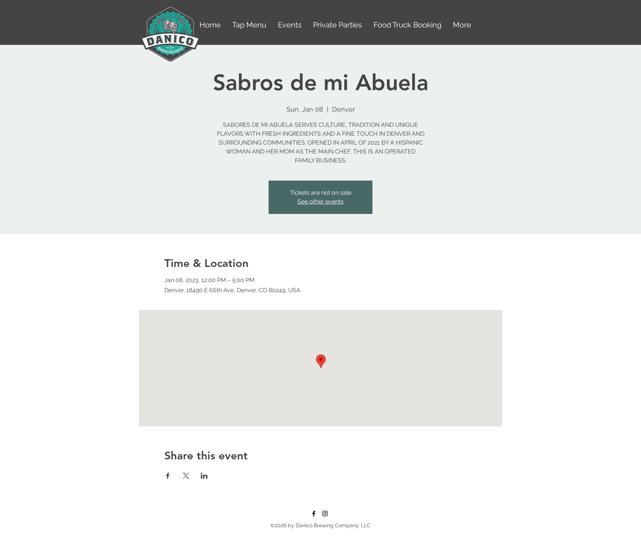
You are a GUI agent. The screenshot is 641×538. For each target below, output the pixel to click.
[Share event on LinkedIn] (204, 476)
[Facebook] (314, 513)
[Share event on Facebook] (167, 476)
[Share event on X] (186, 476)
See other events (320, 201)
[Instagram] (325, 513)
